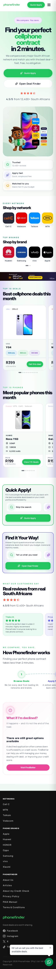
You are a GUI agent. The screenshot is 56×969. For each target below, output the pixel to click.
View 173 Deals (31, 462)
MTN (5, 809)
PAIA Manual (10, 902)
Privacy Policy (11, 896)
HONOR (7, 845)
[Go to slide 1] (27, 265)
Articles (7, 885)
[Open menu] (49, 5)
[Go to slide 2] (29, 265)
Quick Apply (36, 4)
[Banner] (28, 276)
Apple (6, 834)
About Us (8, 880)
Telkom (7, 815)
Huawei (7, 839)
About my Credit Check (16, 891)
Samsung (8, 856)
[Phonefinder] (12, 5)
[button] (24, 337)
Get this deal (35, 364)
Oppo (6, 850)
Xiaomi (6, 866)
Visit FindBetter (28, 767)
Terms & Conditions (14, 907)
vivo (5, 861)
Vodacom (8, 820)
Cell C (6, 804)
